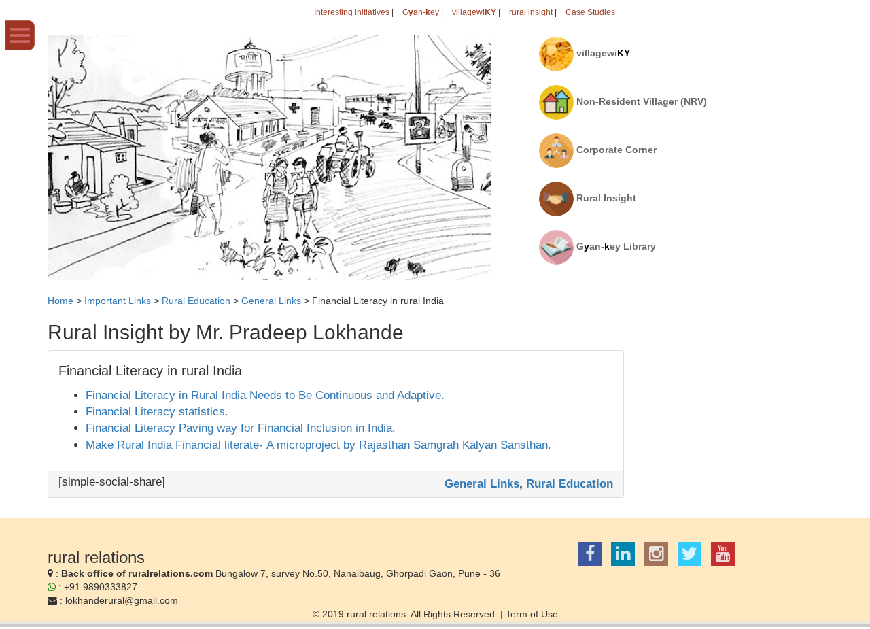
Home (60, 300)
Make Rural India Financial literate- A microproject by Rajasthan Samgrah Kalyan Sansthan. (318, 445)
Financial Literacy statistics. (157, 411)
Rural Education (569, 483)
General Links (482, 483)
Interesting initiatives (351, 12)
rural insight (531, 12)
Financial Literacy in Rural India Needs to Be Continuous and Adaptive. (265, 395)
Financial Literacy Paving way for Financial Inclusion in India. (241, 428)
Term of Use (532, 614)
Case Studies (590, 12)
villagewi (474, 12)
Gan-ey (420, 12)
